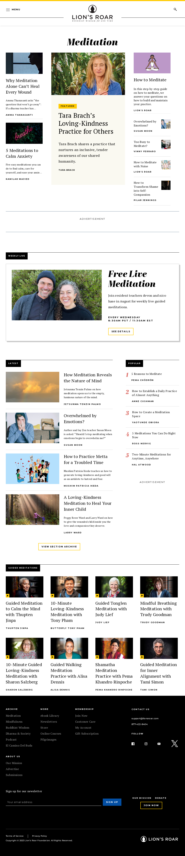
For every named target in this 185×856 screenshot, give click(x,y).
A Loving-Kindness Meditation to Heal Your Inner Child (87, 503)
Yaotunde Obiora (145, 422)
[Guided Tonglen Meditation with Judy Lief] (114, 586)
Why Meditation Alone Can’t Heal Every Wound (23, 86)
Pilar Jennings (145, 200)
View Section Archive (59, 546)
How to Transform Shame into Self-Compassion (146, 189)
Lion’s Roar (143, 172)
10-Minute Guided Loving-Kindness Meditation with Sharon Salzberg (24, 673)
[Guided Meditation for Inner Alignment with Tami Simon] (159, 648)
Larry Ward (73, 532)
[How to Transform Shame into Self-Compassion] (166, 185)
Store (44, 728)
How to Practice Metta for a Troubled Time (86, 459)
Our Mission (14, 763)
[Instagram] (149, 743)
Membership (84, 709)
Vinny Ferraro (145, 151)
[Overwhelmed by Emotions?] (166, 124)
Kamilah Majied (17, 179)
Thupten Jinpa (17, 628)
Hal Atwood (141, 464)
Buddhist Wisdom (17, 728)
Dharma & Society (18, 733)
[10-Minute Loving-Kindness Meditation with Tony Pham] (69, 586)
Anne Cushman (143, 401)
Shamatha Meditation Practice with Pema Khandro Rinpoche (114, 673)
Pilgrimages (48, 739)
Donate (161, 798)
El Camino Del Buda (19, 745)
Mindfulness (14, 722)
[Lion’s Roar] (159, 840)
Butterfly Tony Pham (67, 628)
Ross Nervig (141, 443)
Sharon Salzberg (19, 690)
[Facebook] (136, 743)
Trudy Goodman (152, 622)
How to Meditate (150, 80)
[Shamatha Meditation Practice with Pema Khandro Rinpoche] (114, 648)
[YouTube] (162, 743)
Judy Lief (102, 622)
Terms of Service (14, 836)
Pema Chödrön (142, 380)
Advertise (12, 769)
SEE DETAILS (120, 331)
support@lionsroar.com (145, 718)
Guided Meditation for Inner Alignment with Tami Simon (158, 673)
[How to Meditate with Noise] (166, 164)
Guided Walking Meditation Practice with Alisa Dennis (69, 673)
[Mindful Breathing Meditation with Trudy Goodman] (159, 586)
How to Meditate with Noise (145, 164)
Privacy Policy (39, 836)
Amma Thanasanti (19, 115)
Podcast (11, 739)
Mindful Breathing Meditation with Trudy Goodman (158, 609)
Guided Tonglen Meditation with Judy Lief (111, 609)
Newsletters (48, 722)
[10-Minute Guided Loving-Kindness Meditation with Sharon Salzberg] (24, 648)
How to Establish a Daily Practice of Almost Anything (154, 393)
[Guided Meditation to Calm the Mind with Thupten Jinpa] (24, 586)
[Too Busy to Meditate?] (166, 144)
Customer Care (85, 722)
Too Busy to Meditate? (142, 144)
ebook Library (49, 716)
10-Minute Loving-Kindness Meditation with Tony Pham (67, 611)
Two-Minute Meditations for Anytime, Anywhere (151, 456)
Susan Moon (143, 131)
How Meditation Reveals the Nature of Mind (88, 378)
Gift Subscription (87, 733)
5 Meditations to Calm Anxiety (22, 153)
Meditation (13, 716)
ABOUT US (13, 756)
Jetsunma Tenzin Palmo (82, 404)
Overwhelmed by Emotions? (145, 123)
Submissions (14, 775)
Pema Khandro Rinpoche (114, 690)
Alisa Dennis (60, 690)
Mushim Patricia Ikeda (81, 486)
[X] (175, 743)
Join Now (81, 716)
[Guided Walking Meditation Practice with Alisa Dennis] (69, 648)
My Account (83, 728)
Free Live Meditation (132, 280)
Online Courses (50, 733)
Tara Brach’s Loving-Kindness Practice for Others (86, 123)
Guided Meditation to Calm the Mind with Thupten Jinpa (24, 611)
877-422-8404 (140, 724)
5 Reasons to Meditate (146, 374)
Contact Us (141, 709)
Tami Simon (149, 690)
